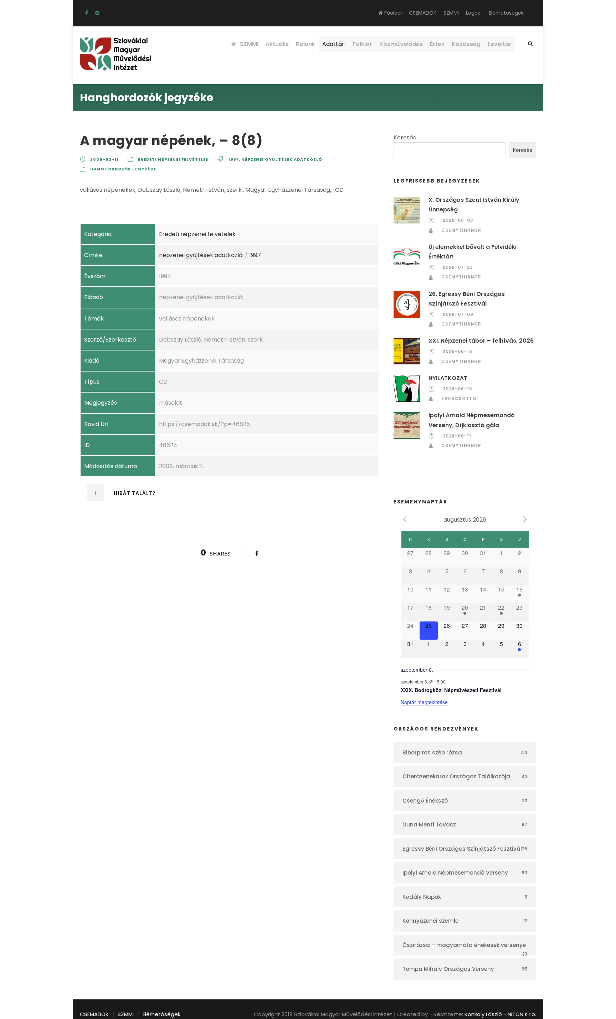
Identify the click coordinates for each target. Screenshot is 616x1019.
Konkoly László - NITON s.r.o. (500, 1014)
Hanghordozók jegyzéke (123, 169)
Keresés (405, 137)
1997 (233, 159)
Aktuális (277, 44)
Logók (473, 12)
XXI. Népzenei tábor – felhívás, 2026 (481, 341)
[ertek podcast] (97, 12)
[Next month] (525, 519)
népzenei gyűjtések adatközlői (282, 159)
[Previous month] (405, 519)
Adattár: (333, 44)
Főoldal (392, 12)
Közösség (466, 44)
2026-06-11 (457, 436)
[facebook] (86, 12)
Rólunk (305, 44)
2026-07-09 (458, 314)
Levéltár (500, 44)
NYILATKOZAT (447, 378)
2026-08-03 (458, 220)
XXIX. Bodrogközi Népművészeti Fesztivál (451, 689)
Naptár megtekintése (424, 702)
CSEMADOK (422, 12)
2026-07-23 (458, 267)
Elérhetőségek (506, 12)
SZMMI (451, 12)
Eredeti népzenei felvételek (173, 159)
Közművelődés (401, 44)
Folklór (362, 44)
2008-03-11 (104, 159)
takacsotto (458, 398)
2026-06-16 (457, 351)
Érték (437, 44)
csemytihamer (461, 230)
